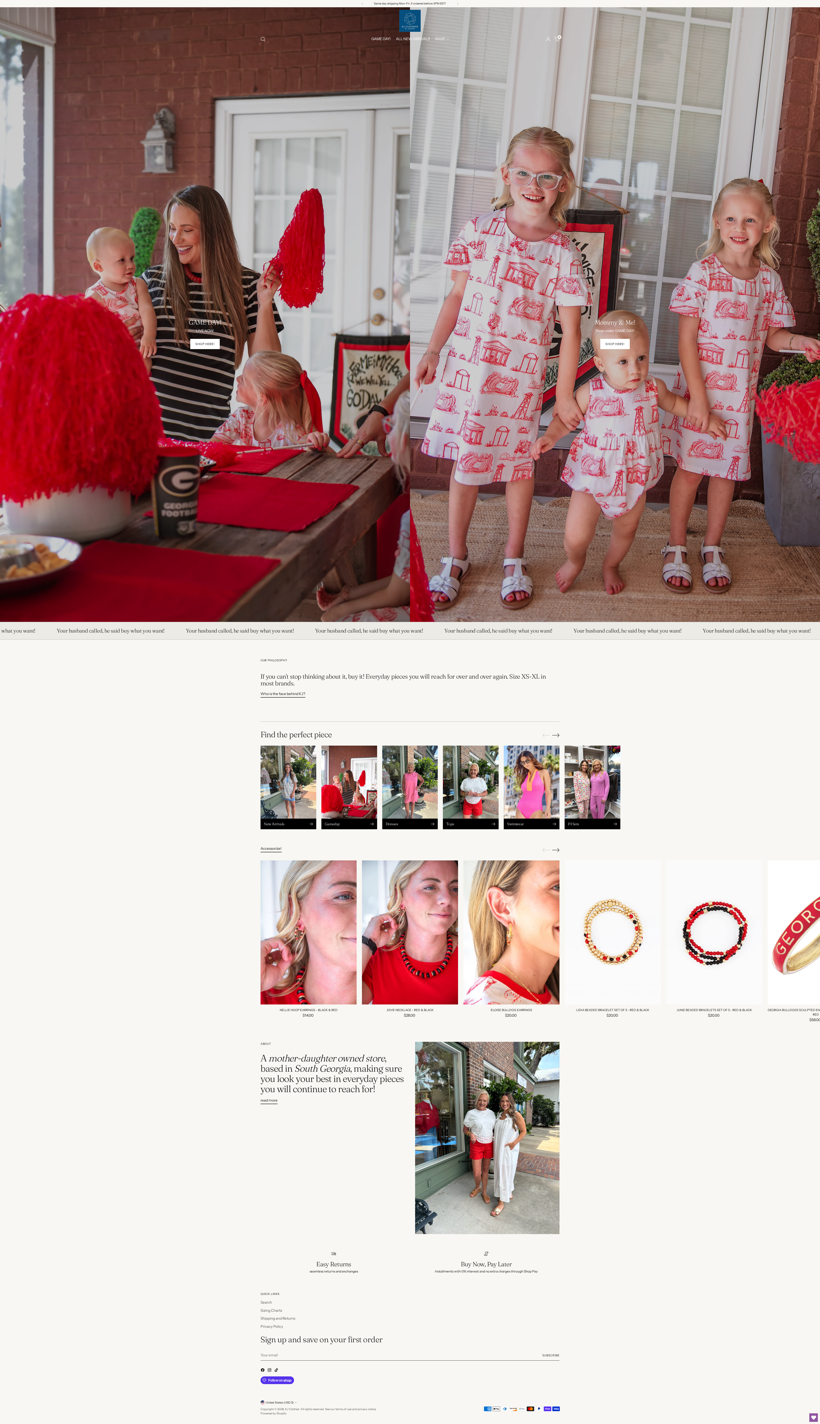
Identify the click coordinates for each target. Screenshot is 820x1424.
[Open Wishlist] (813, 1417)
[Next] (457, 3)
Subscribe (550, 1355)
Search (266, 1302)
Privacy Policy (272, 1326)
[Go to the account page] (548, 39)
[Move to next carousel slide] (555, 735)
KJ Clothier (292, 1409)
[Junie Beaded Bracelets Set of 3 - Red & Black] (714, 932)
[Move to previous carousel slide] (546, 735)
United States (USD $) (280, 1402)
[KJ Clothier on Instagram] (269, 1371)
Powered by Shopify (274, 1413)
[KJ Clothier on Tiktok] (276, 1371)
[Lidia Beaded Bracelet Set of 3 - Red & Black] (613, 932)
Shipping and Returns (278, 1318)
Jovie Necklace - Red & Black (410, 1010)
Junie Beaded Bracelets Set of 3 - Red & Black (714, 1010)
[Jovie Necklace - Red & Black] (410, 932)
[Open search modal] (263, 39)
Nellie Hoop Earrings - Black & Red (309, 1010)
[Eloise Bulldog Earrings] (511, 932)
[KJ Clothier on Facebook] (263, 1371)
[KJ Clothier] (410, 21)
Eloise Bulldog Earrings (511, 1010)
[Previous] (362, 3)
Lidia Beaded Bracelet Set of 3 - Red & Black (612, 1010)
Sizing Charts (271, 1310)
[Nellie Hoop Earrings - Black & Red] (309, 932)
